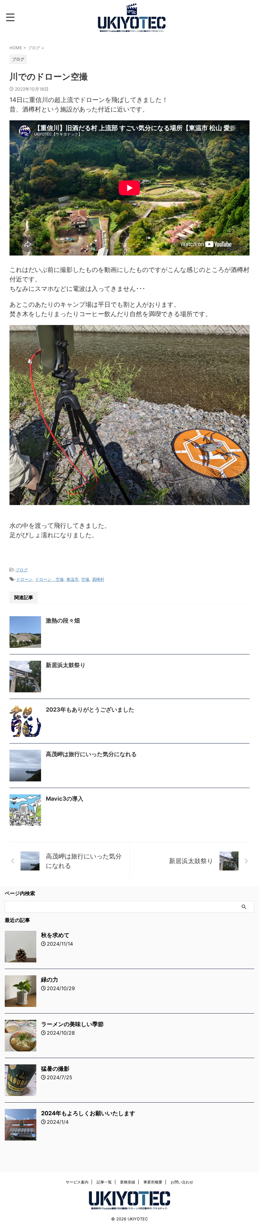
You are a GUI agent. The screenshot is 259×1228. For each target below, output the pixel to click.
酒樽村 (98, 579)
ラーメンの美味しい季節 (72, 1024)
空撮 (85, 579)
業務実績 (127, 1182)
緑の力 (49, 979)
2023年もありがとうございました (90, 709)
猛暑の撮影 (55, 1068)
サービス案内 (77, 1182)
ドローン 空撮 (49, 579)
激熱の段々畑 (63, 620)
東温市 (72, 579)
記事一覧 (104, 1182)
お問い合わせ (182, 1182)
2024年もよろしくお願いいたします (88, 1113)
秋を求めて (55, 935)
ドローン (24, 579)
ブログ (21, 569)
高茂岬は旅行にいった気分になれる (91, 754)
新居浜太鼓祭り (66, 665)
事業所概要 (152, 1182)
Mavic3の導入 (64, 798)
